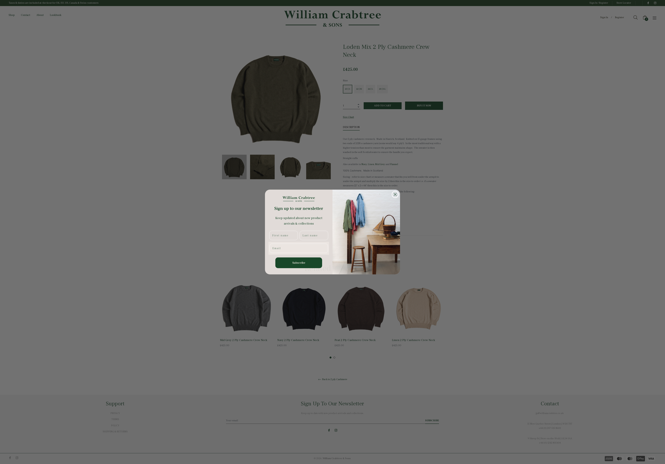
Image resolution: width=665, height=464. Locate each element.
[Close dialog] (395, 194)
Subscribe (298, 263)
